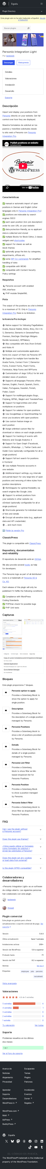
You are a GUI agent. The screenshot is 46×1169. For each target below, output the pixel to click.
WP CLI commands (19, 259)
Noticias (6, 1073)
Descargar (8, 62)
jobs (32, 971)
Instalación (10, 85)
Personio (6, 115)
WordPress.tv (9, 1103)
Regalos (29, 1103)
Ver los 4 (40, 966)
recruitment (38, 976)
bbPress (7, 1119)
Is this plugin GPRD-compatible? (17, 868)
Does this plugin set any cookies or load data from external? (17, 859)
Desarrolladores (9, 1098)
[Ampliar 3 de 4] (19, 640)
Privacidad (7, 1082)
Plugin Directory (8, 11)
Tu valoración (8, 1025)
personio (39, 971)
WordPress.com (10, 1111)
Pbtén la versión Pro (15, 530)
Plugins (27, 1077)
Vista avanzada (9, 983)
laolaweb (10, 56)
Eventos (28, 1094)
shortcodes (19, 240)
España (11, 1135)
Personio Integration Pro (30, 211)
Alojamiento (7, 1077)
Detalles (8, 72)
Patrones (28, 1082)
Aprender (6, 1090)
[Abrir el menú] (42, 3)
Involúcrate (29, 1090)
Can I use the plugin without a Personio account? (14, 830)
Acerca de (7, 1068)
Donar (28, 1098)
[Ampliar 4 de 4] (40, 655)
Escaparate (29, 1068)
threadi (11, 908)
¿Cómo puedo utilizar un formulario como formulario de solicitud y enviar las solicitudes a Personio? (17, 848)
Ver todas (39, 1025)
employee (25, 971)
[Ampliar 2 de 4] (40, 622)
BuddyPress (9, 1124)
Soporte (8, 97)
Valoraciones (11, 78)
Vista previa (23, 62)
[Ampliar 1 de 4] (19, 622)
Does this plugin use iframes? (15, 839)
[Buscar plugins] (28, 28)
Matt (5, 1115)
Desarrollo (9, 91)
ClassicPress (35, 543)
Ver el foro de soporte (12, 1053)
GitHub (38, 559)
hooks (27, 565)
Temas (27, 1073)
